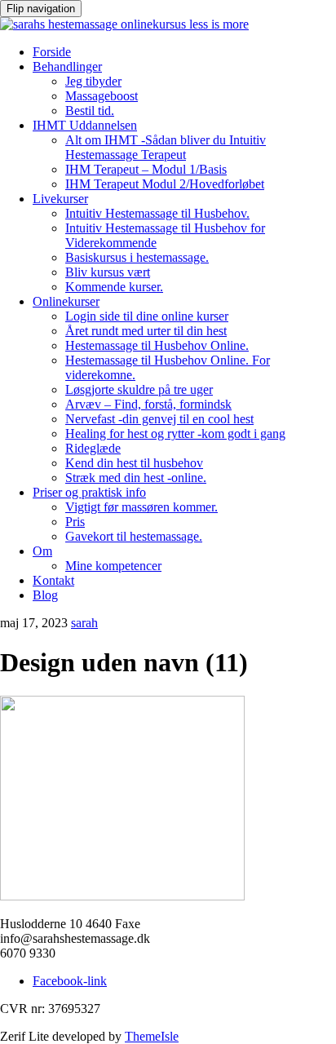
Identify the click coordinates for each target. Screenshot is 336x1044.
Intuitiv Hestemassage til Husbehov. (157, 213)
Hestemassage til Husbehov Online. (157, 345)
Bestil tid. (89, 110)
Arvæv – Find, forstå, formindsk (148, 404)
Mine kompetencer (113, 566)
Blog (45, 595)
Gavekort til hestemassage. (133, 536)
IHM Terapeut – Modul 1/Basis (146, 169)
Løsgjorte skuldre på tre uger (139, 389)
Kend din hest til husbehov (134, 463)
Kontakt (53, 580)
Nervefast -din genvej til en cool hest (159, 419)
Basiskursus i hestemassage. (137, 257)
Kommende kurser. (114, 287)
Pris (75, 522)
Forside (52, 52)
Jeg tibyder (93, 81)
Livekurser (60, 199)
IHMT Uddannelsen (85, 125)
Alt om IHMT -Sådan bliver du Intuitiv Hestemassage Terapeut (165, 147)
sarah (84, 623)
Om (42, 551)
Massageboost (101, 96)
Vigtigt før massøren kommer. (141, 507)
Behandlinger (67, 66)
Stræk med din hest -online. (135, 477)
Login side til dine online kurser (146, 316)
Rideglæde (93, 448)
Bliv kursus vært (107, 272)
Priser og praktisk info (89, 492)
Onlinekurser (66, 301)
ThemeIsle (152, 1036)
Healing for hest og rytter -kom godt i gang (175, 433)
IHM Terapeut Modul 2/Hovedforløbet (164, 184)
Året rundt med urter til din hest (146, 331)
